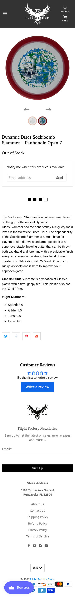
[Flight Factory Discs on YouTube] (34, 546)
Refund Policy (37, 523)
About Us (37, 504)
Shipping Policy (37, 517)
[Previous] (26, 110)
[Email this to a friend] (37, 336)
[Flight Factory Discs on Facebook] (29, 546)
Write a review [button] (37, 387)
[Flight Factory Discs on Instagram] (40, 546)
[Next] (48, 110)
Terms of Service (37, 536)
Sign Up (37, 468)
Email (7, 449)
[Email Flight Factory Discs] (46, 546)
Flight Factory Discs (42, 579)
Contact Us (37, 510)
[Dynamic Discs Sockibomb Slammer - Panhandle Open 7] (37, 67)
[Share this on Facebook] (16, 336)
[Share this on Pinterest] (26, 336)
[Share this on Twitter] (6, 336)
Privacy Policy (37, 530)
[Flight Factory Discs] (37, 14)
